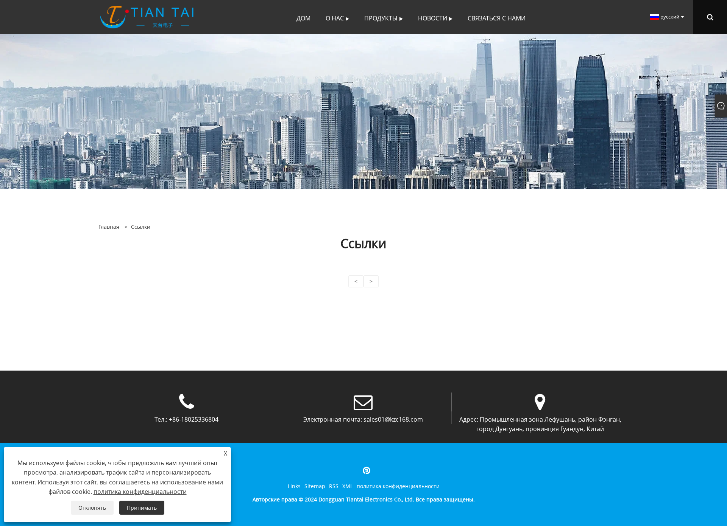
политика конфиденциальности (398, 486)
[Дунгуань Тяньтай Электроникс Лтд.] (146, 16)
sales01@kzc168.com (393, 419)
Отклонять (92, 507)
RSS (334, 486)
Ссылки (140, 226)
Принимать (142, 507)
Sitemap (314, 486)
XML (347, 486)
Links (294, 486)
